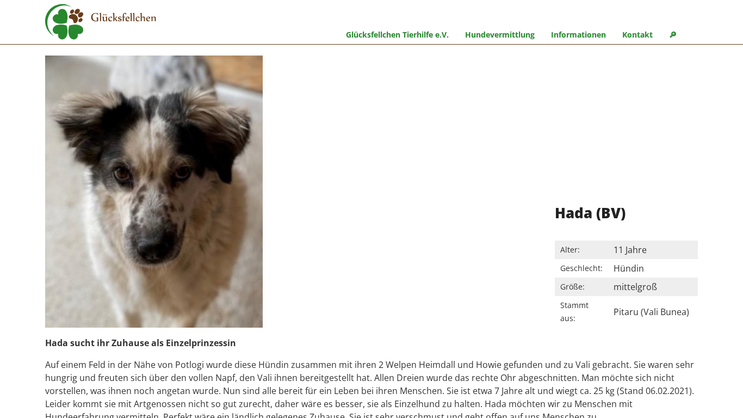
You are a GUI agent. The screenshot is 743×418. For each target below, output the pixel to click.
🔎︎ (673, 34)
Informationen (578, 34)
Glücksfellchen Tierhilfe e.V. (397, 34)
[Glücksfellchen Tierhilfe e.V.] (100, 23)
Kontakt (637, 34)
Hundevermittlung (500, 34)
